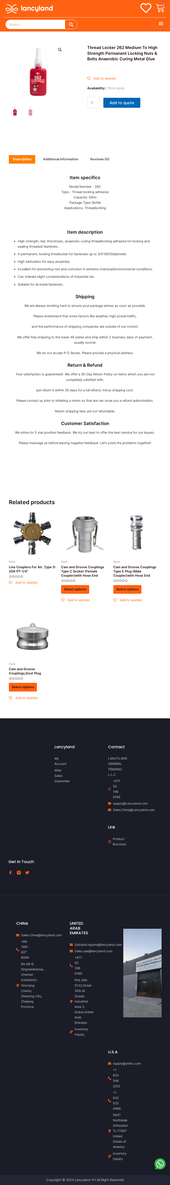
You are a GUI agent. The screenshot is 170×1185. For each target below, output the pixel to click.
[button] (160, 23)
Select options (75, 589)
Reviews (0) (99, 159)
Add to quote (122, 102)
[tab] (22, 159)
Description (22, 159)
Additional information (60, 159)
